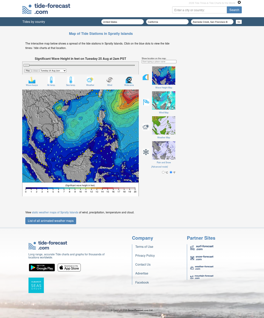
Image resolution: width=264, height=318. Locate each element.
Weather (90, 84)
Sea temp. (71, 84)
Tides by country (33, 21)
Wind (109, 84)
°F (173, 172)
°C (166, 172)
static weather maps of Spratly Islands (55, 212)
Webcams (129, 84)
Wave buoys (32, 84)
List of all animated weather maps (51, 220)
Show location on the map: (154, 58)
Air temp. (51, 84)
